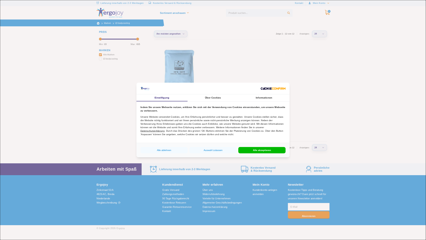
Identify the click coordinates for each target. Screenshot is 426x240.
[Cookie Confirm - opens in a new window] (273, 88)
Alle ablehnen (164, 150)
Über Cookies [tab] (213, 97)
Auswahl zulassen (213, 150)
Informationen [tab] (264, 97)
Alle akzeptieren (262, 150)
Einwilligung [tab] (162, 97)
